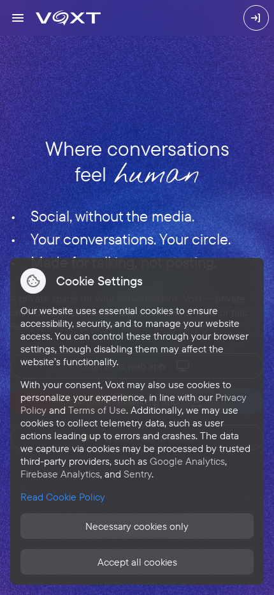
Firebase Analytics (60, 473)
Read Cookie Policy (62, 496)
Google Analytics (187, 461)
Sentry (138, 473)
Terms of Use (97, 409)
